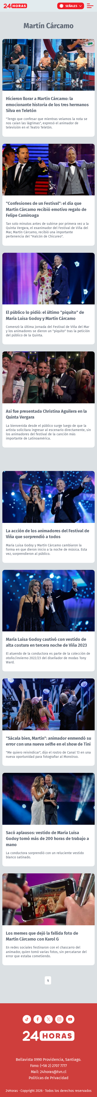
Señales (71, 6)
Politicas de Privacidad (49, 1078)
